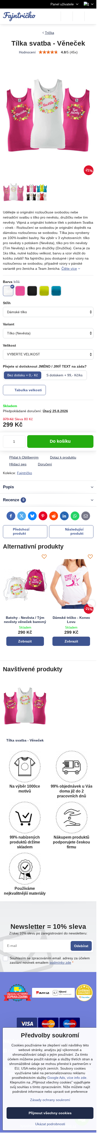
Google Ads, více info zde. (67, 1078)
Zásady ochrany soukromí (50, 1100)
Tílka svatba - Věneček (25, 740)
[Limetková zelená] (44, 291)
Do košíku (60, 441)
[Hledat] (67, 16)
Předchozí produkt (21, 531)
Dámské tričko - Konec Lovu (71, 620)
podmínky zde (60, 962)
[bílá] (8, 291)
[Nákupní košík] (78, 16)
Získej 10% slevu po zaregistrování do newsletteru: (48, 933)
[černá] (32, 291)
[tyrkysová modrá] (56, 291)
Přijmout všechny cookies (50, 1113)
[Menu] (90, 16)
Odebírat (81, 946)
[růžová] (20, 291)
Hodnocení (27, 52)
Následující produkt (74, 531)
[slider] (48, 52)
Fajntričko (24, 473)
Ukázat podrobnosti (50, 1124)
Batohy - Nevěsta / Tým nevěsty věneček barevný (25, 620)
